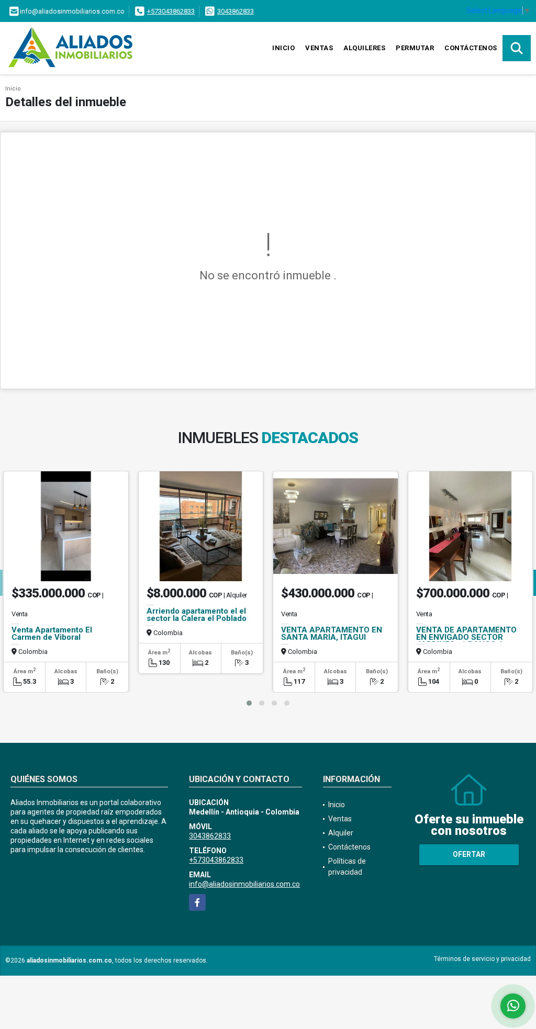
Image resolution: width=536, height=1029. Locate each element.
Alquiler (340, 833)
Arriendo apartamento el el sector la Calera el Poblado (197, 614)
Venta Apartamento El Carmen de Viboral (52, 633)
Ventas (319, 48)
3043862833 (235, 11)
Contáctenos (470, 48)
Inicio (283, 48)
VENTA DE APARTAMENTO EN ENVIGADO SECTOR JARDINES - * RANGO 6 (466, 637)
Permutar (415, 48)
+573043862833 (171, 11)
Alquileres (364, 48)
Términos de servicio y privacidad (482, 959)
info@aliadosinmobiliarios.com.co (244, 884)
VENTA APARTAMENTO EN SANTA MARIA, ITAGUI (331, 633)
